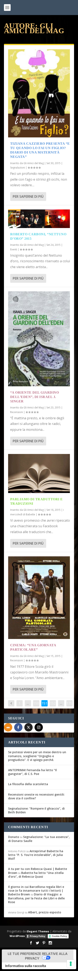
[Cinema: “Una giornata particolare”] (39, 597)
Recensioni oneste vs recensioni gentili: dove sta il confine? (36, 796)
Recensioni (16, 412)
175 (69, 703)
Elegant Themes (38, 931)
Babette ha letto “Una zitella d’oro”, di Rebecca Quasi (36, 874)
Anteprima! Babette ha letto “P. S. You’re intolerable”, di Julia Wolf (35, 855)
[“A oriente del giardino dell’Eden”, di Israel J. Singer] (39, 338)
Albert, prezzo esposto (44, 912)
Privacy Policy (37, 936)
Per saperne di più (28, 196)
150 (36, 703)
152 (53, 703)
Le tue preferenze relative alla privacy (38, 956)
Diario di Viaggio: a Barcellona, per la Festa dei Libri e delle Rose (36, 898)
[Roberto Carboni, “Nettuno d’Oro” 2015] (39, 218)
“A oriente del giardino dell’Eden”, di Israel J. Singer (34, 397)
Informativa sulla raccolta (25, 966)
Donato (13, 837)
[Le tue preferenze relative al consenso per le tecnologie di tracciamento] (71, 964)
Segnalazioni (17, 167)
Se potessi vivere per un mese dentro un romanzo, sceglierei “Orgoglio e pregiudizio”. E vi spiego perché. (37, 756)
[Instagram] (39, 727)
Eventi (13, 249)
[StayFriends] (8, 727)
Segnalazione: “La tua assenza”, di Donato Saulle (39, 839)
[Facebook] (18, 727)
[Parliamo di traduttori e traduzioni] (39, 473)
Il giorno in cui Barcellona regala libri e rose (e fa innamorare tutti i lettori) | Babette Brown (36, 890)
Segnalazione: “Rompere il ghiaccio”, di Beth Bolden (36, 810)
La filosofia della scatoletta (28, 784)
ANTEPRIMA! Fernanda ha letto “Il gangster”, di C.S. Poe (32, 772)
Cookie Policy (59, 936)
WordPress (17, 936)
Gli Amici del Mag (34, 163)
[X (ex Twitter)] (28, 727)
